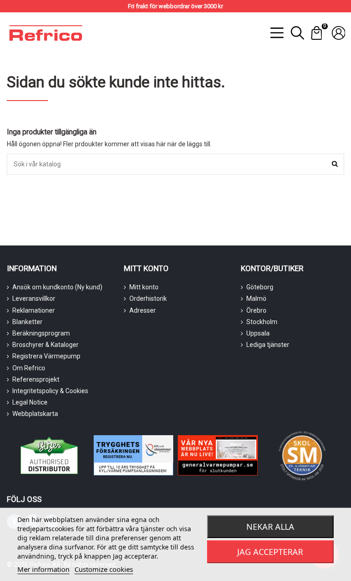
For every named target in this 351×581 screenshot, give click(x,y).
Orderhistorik (148, 298)
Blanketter (27, 321)
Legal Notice (30, 402)
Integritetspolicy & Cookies (50, 390)
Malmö (256, 298)
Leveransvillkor (33, 298)
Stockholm (261, 321)
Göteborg (259, 287)
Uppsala (258, 333)
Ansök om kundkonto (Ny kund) (57, 287)
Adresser (142, 310)
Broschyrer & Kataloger (45, 344)
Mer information (43, 569)
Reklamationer (33, 310)
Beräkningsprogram (41, 333)
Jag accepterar (270, 551)
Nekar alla (270, 526)
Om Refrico (28, 368)
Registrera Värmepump (46, 356)
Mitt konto (144, 287)
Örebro (256, 310)
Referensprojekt (35, 379)
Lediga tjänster (267, 344)
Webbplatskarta (35, 413)
